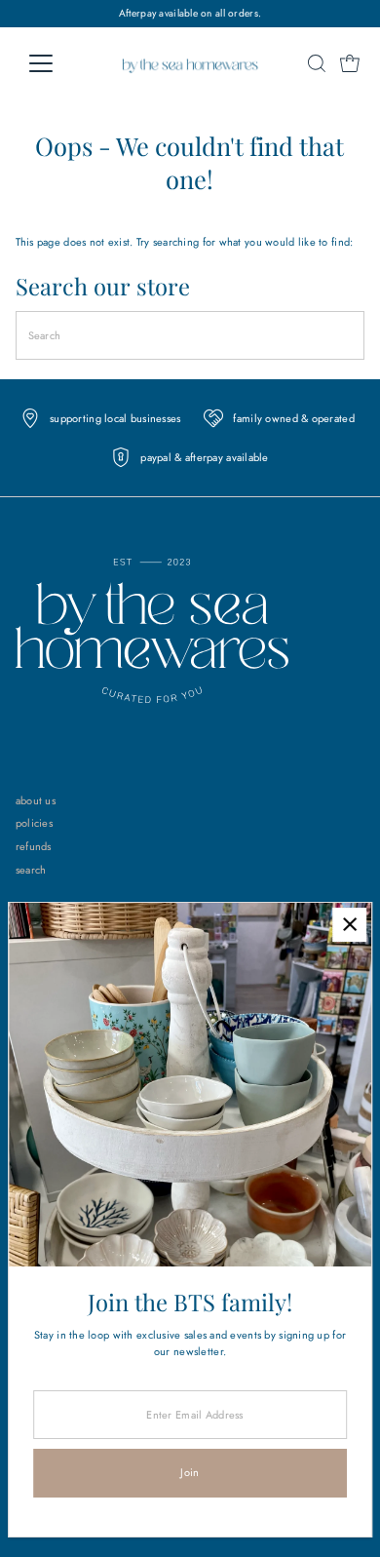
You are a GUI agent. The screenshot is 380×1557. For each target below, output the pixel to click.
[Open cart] (350, 63)
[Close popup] (349, 925)
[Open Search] (316, 63)
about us (36, 800)
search (31, 869)
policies (34, 823)
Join (189, 1472)
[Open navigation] (56, 63)
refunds (34, 846)
